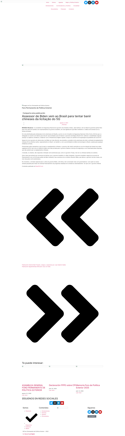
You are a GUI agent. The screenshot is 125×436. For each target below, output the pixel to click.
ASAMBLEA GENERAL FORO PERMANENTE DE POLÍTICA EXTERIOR (33, 387)
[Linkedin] (93, 2)
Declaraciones (49, 5)
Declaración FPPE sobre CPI (62, 385)
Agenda (61, 2)
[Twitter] (86, 2)
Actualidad (76, 5)
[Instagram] (89, 2)
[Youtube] (97, 2)
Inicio (47, 2)
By (29, 434)
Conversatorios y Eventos (63, 5)
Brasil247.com (39, 166)
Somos (54, 2)
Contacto (71, 9)
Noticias (64, 124)
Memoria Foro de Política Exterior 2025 (88, 386)
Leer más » (25, 395)
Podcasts (63, 9)
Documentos (54, 9)
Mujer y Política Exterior (72, 2)
